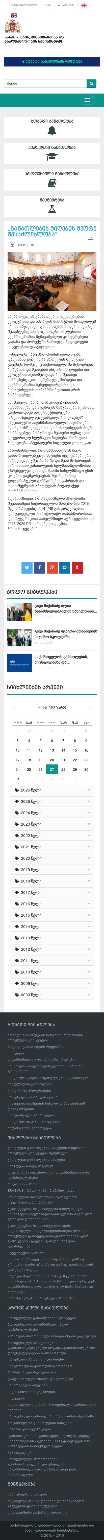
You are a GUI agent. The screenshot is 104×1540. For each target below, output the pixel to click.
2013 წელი (30, 938)
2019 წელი (30, 869)
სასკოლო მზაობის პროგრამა (34, 1122)
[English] (14, 15)
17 (18, 759)
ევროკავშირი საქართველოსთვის (38, 1512)
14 (63, 750)
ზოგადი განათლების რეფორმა (36, 1047)
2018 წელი (30, 881)
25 (29, 769)
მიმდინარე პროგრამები (29, 1091)
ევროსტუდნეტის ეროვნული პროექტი (41, 1298)
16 (86, 750)
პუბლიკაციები (21, 1453)
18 (29, 759)
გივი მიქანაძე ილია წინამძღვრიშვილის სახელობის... (66, 608)
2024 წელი (30, 813)
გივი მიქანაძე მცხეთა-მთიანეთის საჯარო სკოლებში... (66, 634)
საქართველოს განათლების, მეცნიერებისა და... (61, 659)
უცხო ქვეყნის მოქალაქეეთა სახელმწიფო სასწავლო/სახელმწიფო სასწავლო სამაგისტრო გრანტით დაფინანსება (50, 1214)
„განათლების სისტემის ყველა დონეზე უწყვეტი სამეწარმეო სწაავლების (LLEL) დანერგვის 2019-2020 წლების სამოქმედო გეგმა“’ (50, 1441)
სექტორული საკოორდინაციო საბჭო (40, 1366)
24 (18, 769)
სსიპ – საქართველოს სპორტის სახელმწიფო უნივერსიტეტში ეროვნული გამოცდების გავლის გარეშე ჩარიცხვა (50, 1264)
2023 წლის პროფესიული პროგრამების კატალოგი (52, 1336)
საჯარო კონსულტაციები (29, 1429)
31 (63, 730)
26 (41, 769)
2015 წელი (30, 915)
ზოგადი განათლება (52, 121)
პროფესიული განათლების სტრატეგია (42, 1318)
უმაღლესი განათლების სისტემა (36, 1160)
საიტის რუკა (67, 5)
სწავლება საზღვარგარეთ (31, 1166)
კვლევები (16, 1398)
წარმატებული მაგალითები (32, 1372)
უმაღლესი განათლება (52, 147)
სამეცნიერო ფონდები (27, 1494)
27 (18, 730)
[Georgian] (84, 5)
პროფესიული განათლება (52, 174)
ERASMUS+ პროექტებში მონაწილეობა (41, 1190)
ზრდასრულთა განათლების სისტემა (39, 1423)
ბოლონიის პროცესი (26, 1184)
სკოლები (16, 1053)
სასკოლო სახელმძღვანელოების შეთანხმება (48, 1078)
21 (63, 759)
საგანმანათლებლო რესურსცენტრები (41, 1059)
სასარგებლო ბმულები (25, 5)
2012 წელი (30, 949)
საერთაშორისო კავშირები (31, 1392)
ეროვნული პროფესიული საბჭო (36, 1359)
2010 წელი (30, 972)
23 (86, 759)
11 (29, 750)
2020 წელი (30, 858)
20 (52, 759)
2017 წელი (30, 892)
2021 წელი (30, 847)
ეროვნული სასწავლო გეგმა (33, 1097)
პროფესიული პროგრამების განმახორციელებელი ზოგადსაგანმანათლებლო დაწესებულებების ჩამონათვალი (51, 1348)
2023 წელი (30, 824)
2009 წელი (30, 983)
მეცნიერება (52, 200)
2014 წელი (30, 926)
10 (18, 750)
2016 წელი (30, 904)
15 (75, 750)
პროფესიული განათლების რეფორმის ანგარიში (51, 1416)
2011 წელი (30, 960)
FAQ (48, 5)
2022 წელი (30, 835)
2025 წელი (30, 801)
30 (52, 730)
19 (41, 759)
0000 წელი (30, 995)
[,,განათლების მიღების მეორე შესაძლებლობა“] (52, 276)
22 (75, 759)
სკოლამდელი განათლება (31, 1115)
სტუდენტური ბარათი (26, 1253)
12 (41, 750)
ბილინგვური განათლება (30, 1128)
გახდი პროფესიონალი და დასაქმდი (40, 1379)
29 (41, 730)
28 (29, 730)
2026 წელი (30, 790)
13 (52, 750)
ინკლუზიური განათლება (30, 1084)
